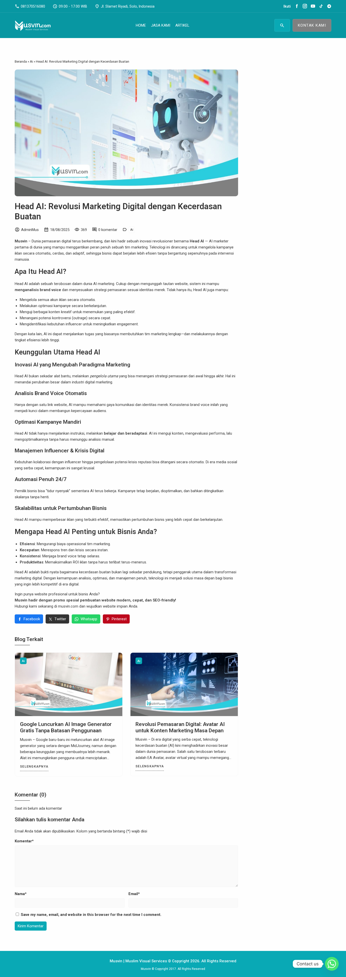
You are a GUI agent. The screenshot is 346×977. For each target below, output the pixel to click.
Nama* (21, 894)
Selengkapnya (34, 766)
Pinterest (119, 619)
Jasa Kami (160, 25)
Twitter (60, 619)
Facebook (32, 619)
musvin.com (68, 606)
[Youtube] (313, 6)
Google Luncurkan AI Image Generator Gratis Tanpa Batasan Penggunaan (66, 727)
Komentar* (24, 841)
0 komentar (107, 229)
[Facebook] (297, 6)
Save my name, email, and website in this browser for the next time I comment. (91, 914)
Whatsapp (89, 619)
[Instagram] (305, 6)
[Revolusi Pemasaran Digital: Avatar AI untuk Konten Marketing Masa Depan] (184, 684)
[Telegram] (329, 6)
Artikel (182, 25)
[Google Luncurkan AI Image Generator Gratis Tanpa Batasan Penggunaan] (68, 684)
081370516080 (30, 6)
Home (141, 25)
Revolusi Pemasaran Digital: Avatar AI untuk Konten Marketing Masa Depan (180, 727)
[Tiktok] (321, 6)
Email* (134, 894)
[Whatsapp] (332, 964)
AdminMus (30, 229)
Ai (131, 229)
